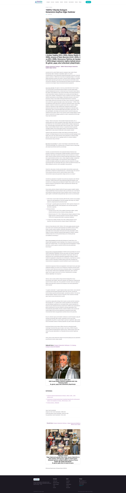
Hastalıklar (57, 2)
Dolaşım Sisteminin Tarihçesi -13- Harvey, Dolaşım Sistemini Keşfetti (61, 345)
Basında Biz (68, 487)
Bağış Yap (88, 2)
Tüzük (54, 485)
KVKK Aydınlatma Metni (81, 491)
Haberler (61, 2)
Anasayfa (48, 2)
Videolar (76, 2)
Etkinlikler (66, 2)
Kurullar (54, 487)
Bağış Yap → (81, 485)
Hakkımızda (55, 481)
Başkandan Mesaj (56, 482)
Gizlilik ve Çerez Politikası (89, 491)
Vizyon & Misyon (56, 484)
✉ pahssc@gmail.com (83, 482)
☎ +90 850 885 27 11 (82, 481)
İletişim (80, 2)
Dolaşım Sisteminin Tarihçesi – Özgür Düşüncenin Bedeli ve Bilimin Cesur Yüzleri (66, 423)
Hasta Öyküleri (71, 2)
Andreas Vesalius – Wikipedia (53, 402)
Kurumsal (52, 2)
